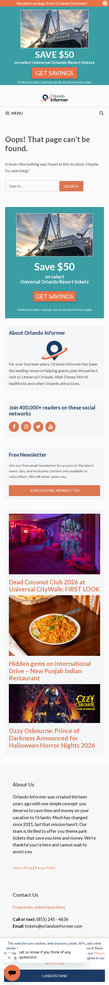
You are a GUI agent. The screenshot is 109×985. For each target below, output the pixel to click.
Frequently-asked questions (39, 907)
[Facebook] (14, 427)
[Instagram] (26, 427)
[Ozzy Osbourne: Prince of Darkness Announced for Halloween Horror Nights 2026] (54, 719)
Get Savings (54, 72)
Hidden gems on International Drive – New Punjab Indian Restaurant (50, 671)
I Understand (54, 976)
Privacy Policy (45, 868)
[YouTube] (50, 427)
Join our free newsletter (55, 490)
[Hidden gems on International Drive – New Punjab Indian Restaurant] (54, 652)
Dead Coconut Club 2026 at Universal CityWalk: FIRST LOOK (54, 585)
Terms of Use (22, 868)
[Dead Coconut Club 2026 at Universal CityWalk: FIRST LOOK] (54, 570)
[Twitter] (38, 427)
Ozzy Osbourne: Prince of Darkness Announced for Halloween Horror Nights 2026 (52, 738)
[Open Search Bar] (101, 113)
